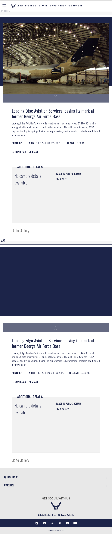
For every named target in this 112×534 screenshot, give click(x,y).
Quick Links (11, 477)
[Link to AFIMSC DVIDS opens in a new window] (75, 523)
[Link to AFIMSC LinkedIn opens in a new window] (44, 523)
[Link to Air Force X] (60, 523)
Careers (9, 485)
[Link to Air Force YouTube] (67, 523)
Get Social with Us (56, 498)
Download (20, 152)
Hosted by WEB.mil (56, 530)
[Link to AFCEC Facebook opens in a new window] (37, 523)
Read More (61, 179)
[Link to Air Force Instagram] (52, 523)
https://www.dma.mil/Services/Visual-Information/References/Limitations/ (72, 214)
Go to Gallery (20, 230)
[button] (4, 6)
